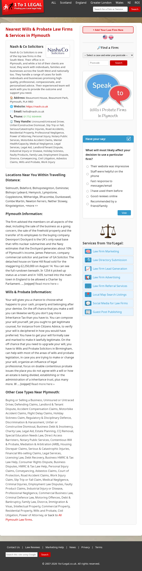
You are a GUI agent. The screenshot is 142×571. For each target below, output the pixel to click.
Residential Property (19, 511)
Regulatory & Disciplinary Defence (48, 418)
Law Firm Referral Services (110, 286)
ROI (137, 2)
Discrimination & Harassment (25, 422)
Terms (98, 547)
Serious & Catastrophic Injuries (48, 449)
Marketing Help (55, 547)
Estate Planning (45, 431)
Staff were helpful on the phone (107, 174)
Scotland (66, 2)
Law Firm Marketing (106, 251)
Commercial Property (56, 506)
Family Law (29, 502)
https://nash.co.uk (37, 106)
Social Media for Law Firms (110, 303)
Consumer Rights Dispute (35, 462)
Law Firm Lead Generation (110, 268)
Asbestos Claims (46, 471)
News (72, 547)
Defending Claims (26, 404)
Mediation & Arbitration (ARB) (39, 444)
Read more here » (47, 284)
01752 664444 (32, 116)
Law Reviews (32, 547)
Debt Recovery (34, 457)
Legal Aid (28, 431)
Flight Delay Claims (40, 413)
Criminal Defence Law (20, 497)
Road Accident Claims (35, 475)
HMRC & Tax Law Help (33, 466)
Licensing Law (15, 457)
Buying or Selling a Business (24, 400)
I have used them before (107, 191)
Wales (119, 2)
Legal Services (51, 453)
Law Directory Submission (110, 260)
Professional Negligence (21, 493)
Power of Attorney (31, 515)
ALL (53, 2)
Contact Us (13, 547)
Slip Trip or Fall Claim (27, 480)
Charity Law (13, 431)
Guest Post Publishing (107, 311)
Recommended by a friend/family (104, 203)
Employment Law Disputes (45, 484)
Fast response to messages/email (101, 183)
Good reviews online (104, 196)
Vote (124, 212)
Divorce (42, 502)
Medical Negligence (55, 480)
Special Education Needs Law (24, 435)
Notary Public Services (34, 440)
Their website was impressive (110, 166)
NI (129, 2)
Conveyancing (25, 471)
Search (134, 9)
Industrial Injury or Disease (44, 488)
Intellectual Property (27, 506)
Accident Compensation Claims (37, 409)
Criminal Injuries (16, 484)
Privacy (85, 547)
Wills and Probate (44, 511)
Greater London (101, 2)
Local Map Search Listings (110, 294)
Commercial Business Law (56, 493)
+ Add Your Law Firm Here (108, 30)
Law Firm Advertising (106, 277)
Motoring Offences (47, 497)
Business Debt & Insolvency (55, 426)
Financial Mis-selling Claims (23, 453)
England (81, 2)
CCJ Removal (65, 431)
